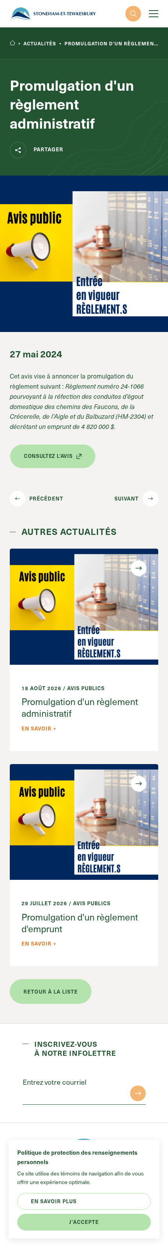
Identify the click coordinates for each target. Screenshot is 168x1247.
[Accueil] (12, 43)
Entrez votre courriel (54, 1082)
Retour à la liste (50, 991)
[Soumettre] (138, 1093)
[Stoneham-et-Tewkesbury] (53, 13)
